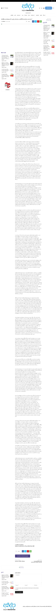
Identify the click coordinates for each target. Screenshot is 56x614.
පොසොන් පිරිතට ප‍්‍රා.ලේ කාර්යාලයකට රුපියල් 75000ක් (36, 562)
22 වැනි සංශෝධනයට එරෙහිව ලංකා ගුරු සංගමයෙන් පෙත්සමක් (5, 593)
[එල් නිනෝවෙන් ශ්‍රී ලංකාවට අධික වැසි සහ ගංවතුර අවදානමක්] (11, 70)
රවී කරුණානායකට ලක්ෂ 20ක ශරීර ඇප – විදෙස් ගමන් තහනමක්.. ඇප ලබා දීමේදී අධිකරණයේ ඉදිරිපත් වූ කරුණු (6, 57)
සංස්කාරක (3, 21)
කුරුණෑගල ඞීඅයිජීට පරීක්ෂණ (20, 561)
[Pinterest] (38, 21)
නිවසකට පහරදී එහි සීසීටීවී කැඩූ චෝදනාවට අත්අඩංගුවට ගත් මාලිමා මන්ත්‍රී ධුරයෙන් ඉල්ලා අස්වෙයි (6, 64)
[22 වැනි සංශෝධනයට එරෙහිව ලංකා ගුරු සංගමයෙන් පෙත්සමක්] (11, 593)
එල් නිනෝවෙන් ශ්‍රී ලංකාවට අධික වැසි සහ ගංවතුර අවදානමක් (5, 70)
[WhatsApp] (41, 21)
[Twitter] (41, 8)
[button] (53, 8)
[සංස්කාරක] (7, 85)
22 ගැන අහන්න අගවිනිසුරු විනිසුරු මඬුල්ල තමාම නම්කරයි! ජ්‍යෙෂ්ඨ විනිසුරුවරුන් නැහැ (6, 76)
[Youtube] (44, 8)
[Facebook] (39, 8)
